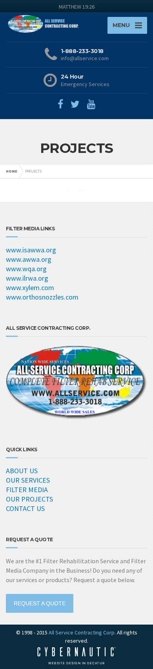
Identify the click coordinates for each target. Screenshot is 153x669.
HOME (11, 171)
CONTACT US (25, 508)
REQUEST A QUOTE (40, 603)
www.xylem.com (30, 287)
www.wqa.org (26, 268)
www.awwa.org (28, 259)
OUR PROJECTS (29, 499)
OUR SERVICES (28, 480)
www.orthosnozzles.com (42, 296)
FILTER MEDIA (27, 489)
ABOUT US (22, 470)
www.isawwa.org (31, 249)
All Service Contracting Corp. (82, 632)
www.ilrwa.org (27, 278)
